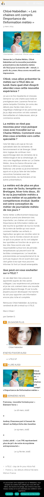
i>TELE (12, 359)
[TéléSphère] (3, 3)
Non (16, 494)
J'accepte (9, 494)
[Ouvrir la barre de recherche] (27, 3)
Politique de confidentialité (30, 494)
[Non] (41, 489)
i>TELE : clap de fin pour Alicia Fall (20, 466)
